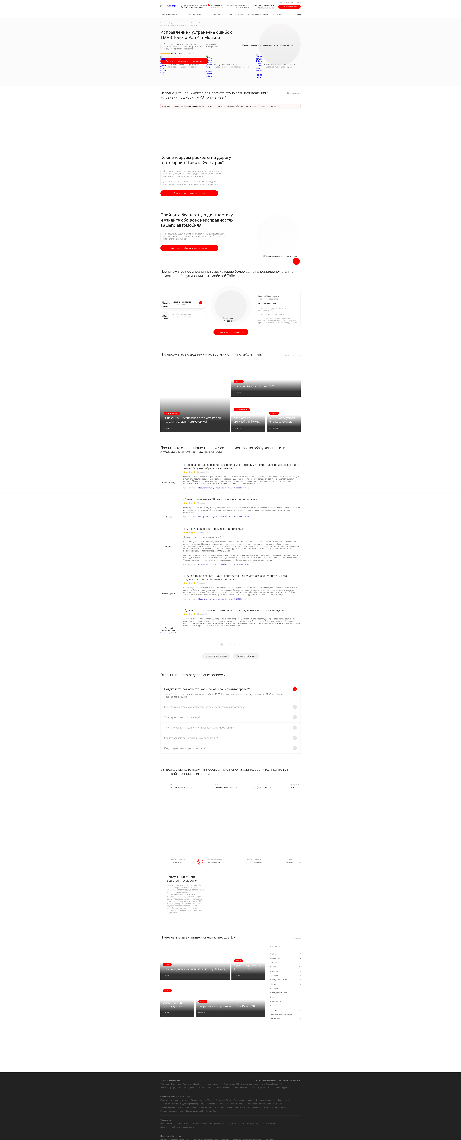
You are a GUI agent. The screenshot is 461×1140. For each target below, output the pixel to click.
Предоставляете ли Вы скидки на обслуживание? (191, 738)
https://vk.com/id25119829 (168, 633)
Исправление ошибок (265, 1100)
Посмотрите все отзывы (216, 656)
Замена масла (285, 1019)
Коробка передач (285, 958)
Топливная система (208, 1104)
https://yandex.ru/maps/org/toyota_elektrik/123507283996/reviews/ (223, 488)
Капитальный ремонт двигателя (174, 1100)
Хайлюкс (187, 1084)
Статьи (230, 1123)
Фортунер (164, 1084)
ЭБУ (285, 1006)
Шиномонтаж (283, 1100)
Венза (218, 1087)
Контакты (270, 1123)
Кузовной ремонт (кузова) (270, 1104)
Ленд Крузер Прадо (249, 1084)
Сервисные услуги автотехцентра (175, 1096)
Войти (299, 2)
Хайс (236, 1087)
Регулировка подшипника (171, 1111)
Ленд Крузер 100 (214, 1084)
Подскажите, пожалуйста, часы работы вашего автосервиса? (207, 689)
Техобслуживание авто (170, 1080)
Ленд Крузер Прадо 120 (271, 1084)
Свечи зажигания (285, 1001)
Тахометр (285, 962)
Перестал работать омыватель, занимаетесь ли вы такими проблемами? (205, 707)
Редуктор (213, 1107)
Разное (285, 967)
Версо (270, 1087)
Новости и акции (167, 1123)
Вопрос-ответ (183, 1123)
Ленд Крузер (198, 1084)
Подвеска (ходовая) (189, 1104)
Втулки (285, 997)
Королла (261, 1087)
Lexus (283, 1107)
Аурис (284, 1087)
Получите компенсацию (189, 193)
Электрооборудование (244, 1100)
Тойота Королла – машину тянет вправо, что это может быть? (199, 727)
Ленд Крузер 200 (231, 1084)
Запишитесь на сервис (266, 7)
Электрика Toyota (223, 1100)
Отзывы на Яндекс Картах (212, 1123)
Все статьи (296, 938)
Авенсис (243, 1087)
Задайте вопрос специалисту (231, 332)
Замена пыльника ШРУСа (171, 1107)
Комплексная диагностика (231, 1104)
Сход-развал (251, 1104)
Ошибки (285, 954)
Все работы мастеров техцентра (249, 1123)
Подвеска (285, 988)
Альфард (227, 1087)
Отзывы (195, 1123)
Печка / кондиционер (285, 980)
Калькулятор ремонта (289, 7)
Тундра (210, 1087)
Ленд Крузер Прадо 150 (170, 1087)
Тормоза (285, 984)
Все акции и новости (293, 355)
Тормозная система (169, 1104)
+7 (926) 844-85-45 (264, 5)
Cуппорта (285, 971)
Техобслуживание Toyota (202, 1100)
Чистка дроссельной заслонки (265, 1107)
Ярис (277, 1087)
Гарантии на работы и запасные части (177, 1127)
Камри (252, 1087)
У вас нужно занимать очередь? (182, 717)
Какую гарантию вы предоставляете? (185, 748)
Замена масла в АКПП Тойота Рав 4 (201, 1111)
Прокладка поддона (229, 1107)
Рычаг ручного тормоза (196, 1107)
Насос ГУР (244, 1107)
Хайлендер (176, 1084)
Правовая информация (170, 1136)
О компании (165, 1120)
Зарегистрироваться (286, 2)
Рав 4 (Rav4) (189, 1087)
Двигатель (285, 975)
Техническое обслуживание (285, 1014)
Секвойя (200, 1087)
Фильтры (285, 1010)
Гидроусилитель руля (285, 993)
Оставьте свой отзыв (245, 656)
